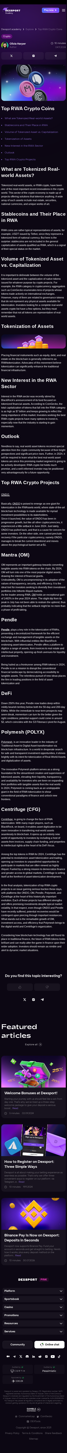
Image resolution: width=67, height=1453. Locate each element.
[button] (33, 1291)
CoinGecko (46, 1416)
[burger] (63, 10)
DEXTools (35, 1421)
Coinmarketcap (27, 1416)
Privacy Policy (12, 1433)
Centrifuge (7, 819)
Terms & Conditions (32, 1433)
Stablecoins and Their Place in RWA (26, 125)
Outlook (9, 152)
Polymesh (7, 742)
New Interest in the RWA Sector (24, 145)
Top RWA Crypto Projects (20, 159)
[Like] (20, 987)
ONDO (5, 494)
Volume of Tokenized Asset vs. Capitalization (31, 132)
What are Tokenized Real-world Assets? (29, 118)
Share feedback (53, 1433)
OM (34, 594)
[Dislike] (47, 987)
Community (17, 1344)
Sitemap (33, 1438)
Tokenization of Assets (18, 138)
